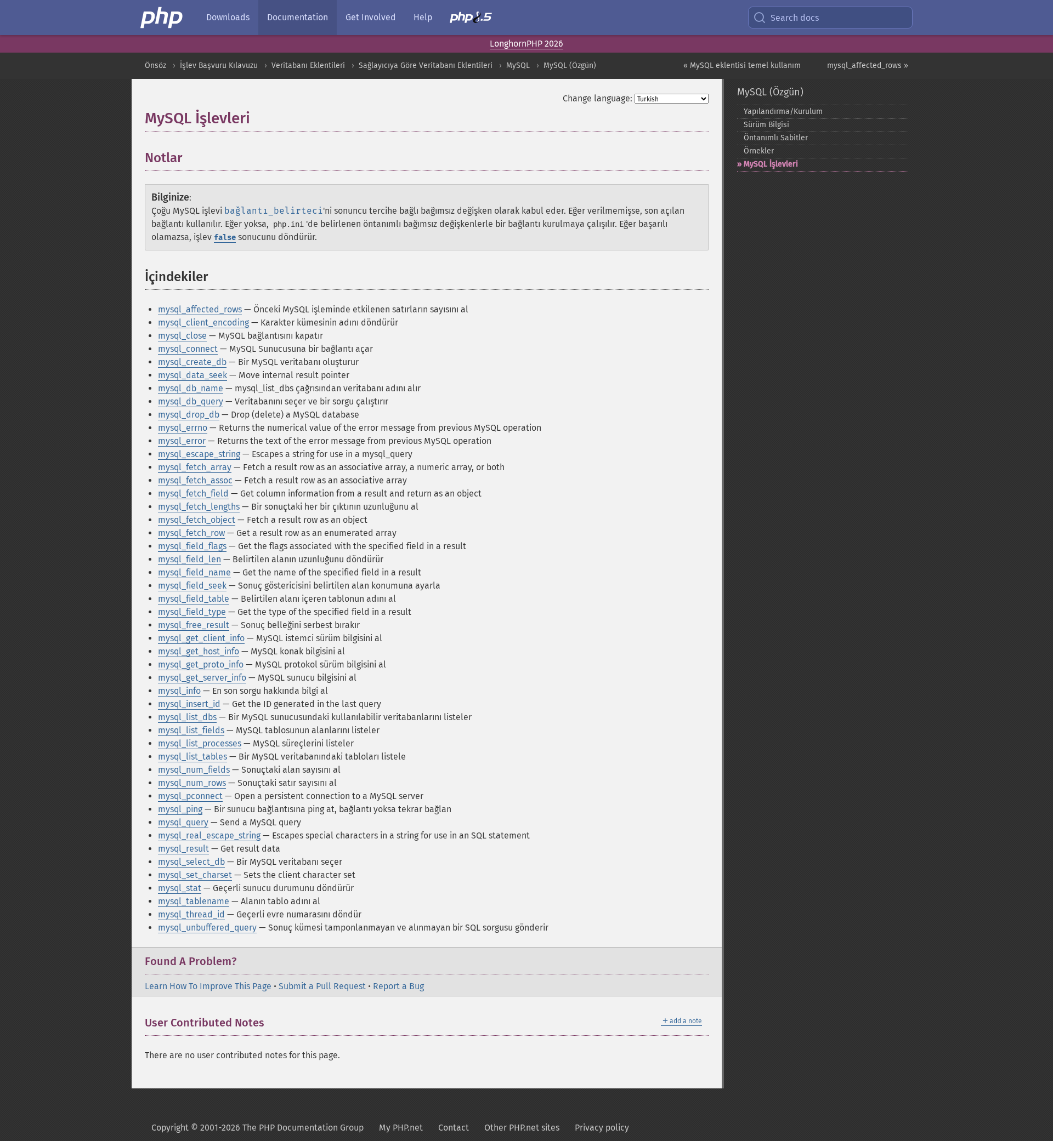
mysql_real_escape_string (209, 835)
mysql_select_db (191, 862)
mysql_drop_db (188, 414)
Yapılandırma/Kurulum (783, 111)
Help (423, 17)
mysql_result (183, 848)
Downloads (228, 17)
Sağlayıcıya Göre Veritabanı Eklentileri (425, 65)
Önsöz (155, 65)
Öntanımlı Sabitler (776, 137)
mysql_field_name (194, 572)
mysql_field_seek (192, 585)
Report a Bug (398, 986)
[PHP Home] (162, 17)
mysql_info (179, 691)
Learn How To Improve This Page (208, 986)
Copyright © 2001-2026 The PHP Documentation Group (257, 1127)
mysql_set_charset (195, 875)
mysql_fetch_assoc (195, 480)
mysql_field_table (193, 599)
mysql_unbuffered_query (207, 927)
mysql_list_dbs (187, 717)
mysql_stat (179, 888)
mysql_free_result (193, 625)
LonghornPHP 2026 (526, 43)
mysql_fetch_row (191, 533)
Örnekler (759, 151)
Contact (453, 1127)
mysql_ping (180, 809)
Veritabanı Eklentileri (308, 65)
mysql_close (182, 335)
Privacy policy (602, 1127)
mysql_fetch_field (193, 493)
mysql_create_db (192, 362)
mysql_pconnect (190, 796)
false (225, 237)
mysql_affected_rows (200, 309)
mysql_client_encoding (203, 322)
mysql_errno (182, 428)
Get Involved (371, 17)
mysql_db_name (190, 388)
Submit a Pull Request (322, 986)
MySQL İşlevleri (771, 164)
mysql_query (183, 822)
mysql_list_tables (192, 756)
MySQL (518, 65)
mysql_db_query (190, 401)
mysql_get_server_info (202, 677)
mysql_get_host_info (198, 651)
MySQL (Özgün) (570, 65)
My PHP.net (401, 1127)
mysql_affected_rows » (867, 65)
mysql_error (182, 441)
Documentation (297, 17)
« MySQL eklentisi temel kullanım (742, 65)
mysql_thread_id (191, 914)
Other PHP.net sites (521, 1127)
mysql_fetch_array (194, 467)
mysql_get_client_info (201, 638)
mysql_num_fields (194, 770)
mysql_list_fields (191, 730)
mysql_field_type (192, 612)
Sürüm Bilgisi (766, 124)
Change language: (597, 98)
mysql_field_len (189, 559)
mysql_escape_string (199, 454)
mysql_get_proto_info (201, 664)
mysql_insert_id (189, 704)
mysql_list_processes (199, 743)
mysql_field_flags (192, 546)
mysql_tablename (193, 901)
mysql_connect (188, 349)
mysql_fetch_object (196, 520)
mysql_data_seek (192, 375)
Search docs (795, 18)
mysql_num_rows (192, 783)
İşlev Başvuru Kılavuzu (219, 65)
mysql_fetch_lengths (199, 506)
